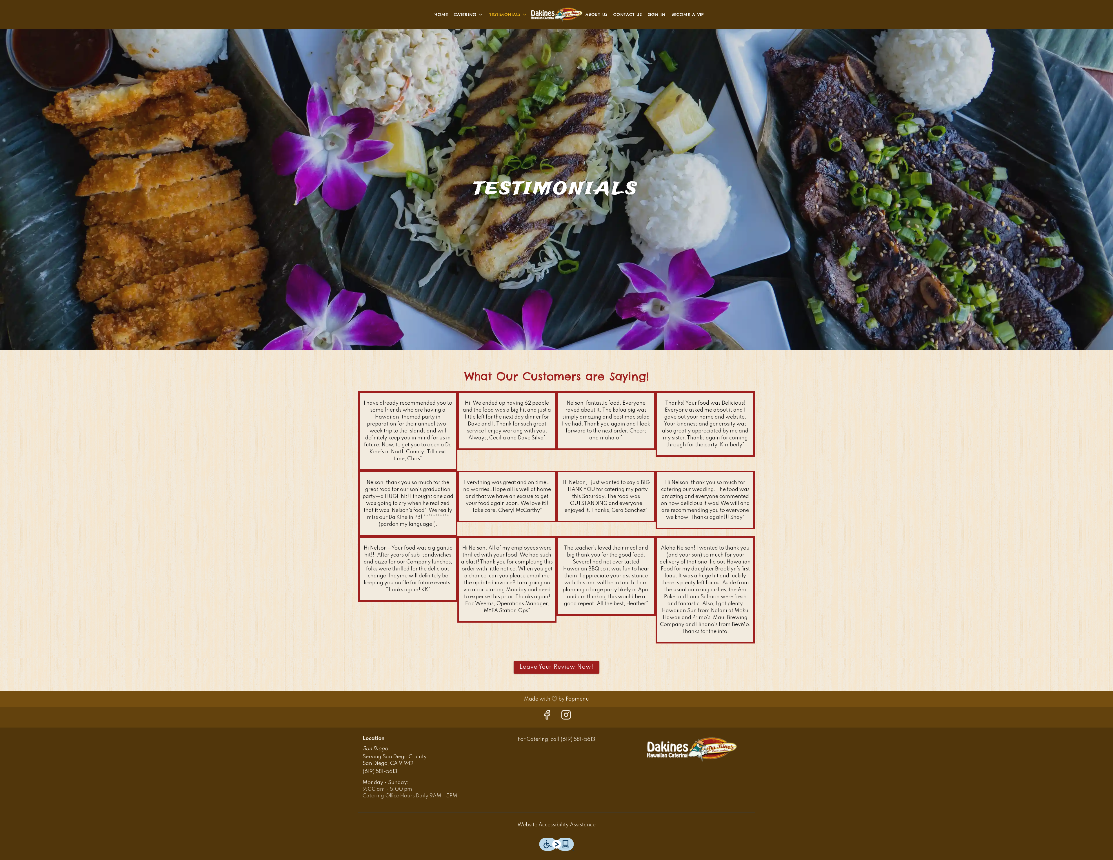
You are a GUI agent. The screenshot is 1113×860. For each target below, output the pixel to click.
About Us (596, 14)
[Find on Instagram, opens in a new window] (566, 717)
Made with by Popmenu (296, 699)
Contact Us (627, 14)
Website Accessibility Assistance (556, 825)
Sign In (657, 14)
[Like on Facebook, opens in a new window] (547, 717)
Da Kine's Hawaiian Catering (691, 749)
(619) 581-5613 (380, 771)
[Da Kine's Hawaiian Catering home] (556, 14)
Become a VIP (688, 14)
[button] (468, 14)
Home (441, 14)
